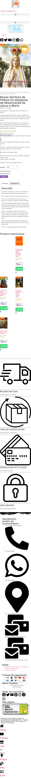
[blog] (2, 763)
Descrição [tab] (5, 183)
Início (1, 92)
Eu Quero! (4, 176)
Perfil (2, 775)
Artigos (3, 759)
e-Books (6, 92)
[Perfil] (2, 771)
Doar (1, 167)
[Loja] (2, 742)
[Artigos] (2, 755)
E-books (4, 738)
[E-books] (2, 734)
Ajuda (20, 162)
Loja (2, 746)
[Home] (2, 726)
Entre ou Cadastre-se (8, 11)
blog (2, 767)
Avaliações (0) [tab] (15, 183)
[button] (15, 14)
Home (3, 730)
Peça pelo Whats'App (19, 268)
